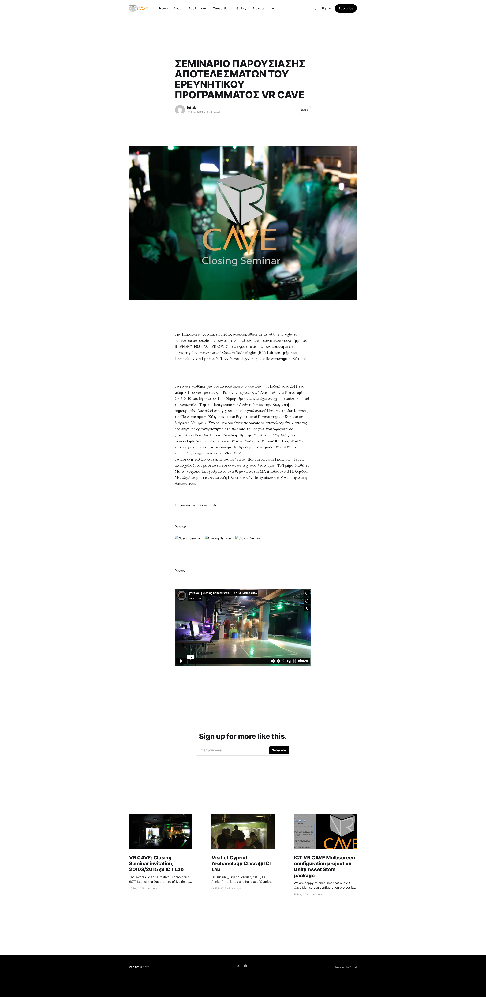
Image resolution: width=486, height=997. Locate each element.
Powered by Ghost (346, 967)
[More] (272, 8)
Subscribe (346, 8)
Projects (258, 8)
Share (304, 109)
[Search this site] (314, 8)
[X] (238, 965)
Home (163, 8)
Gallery (241, 8)
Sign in (326, 8)
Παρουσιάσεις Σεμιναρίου (197, 505)
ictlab (191, 108)
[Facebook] (245, 965)
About (178, 8)
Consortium (221, 8)
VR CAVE (134, 967)
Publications (198, 8)
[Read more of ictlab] (180, 110)
